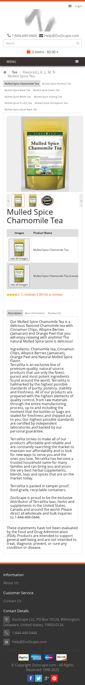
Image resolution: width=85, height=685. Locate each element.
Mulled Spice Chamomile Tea (22, 83)
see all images (19, 258)
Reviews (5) (54, 313)
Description (15, 313)
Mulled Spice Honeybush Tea (51, 103)
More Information (35, 313)
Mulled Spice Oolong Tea (48, 96)
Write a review (50, 294)
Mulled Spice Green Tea (46, 90)
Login (78, 6)
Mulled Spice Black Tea (17, 90)
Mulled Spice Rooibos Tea (56, 83)
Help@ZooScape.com (29, 641)
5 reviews (28, 294)
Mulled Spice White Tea (18, 96)
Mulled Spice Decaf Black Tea (21, 109)
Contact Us (12, 601)
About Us (11, 582)
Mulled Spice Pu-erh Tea (18, 103)
